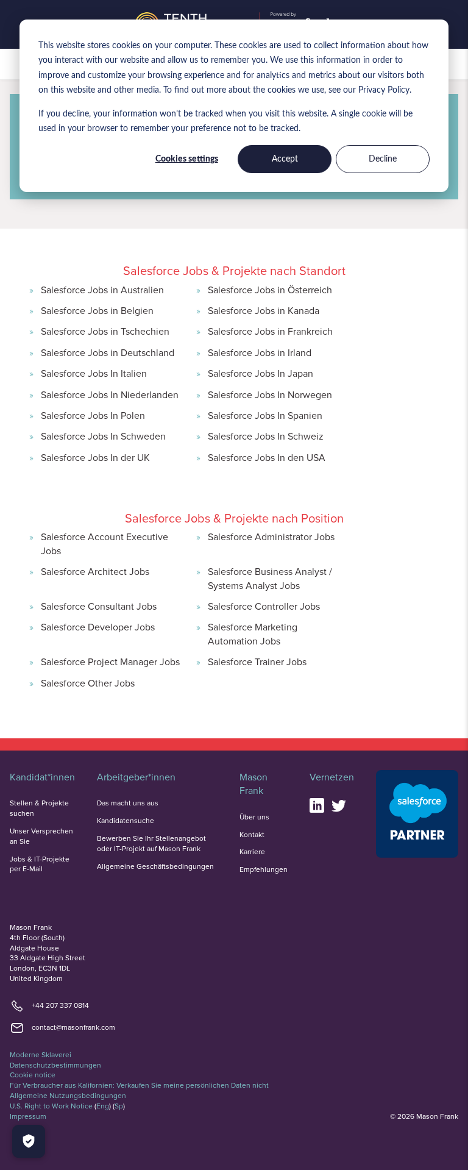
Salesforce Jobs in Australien (102, 289)
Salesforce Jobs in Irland (259, 352)
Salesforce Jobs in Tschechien (105, 331)
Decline (383, 159)
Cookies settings (186, 159)
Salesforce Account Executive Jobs (104, 543)
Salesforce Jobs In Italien (94, 373)
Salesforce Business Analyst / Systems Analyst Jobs (270, 578)
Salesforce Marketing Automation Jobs (252, 633)
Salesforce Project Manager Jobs (110, 661)
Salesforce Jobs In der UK (95, 457)
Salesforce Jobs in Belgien (97, 310)
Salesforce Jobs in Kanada (263, 310)
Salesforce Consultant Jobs (99, 606)
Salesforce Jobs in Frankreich (270, 331)
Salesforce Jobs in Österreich (270, 289)
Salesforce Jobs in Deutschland (107, 352)
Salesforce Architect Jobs (95, 571)
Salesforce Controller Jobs (264, 606)
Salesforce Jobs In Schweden (103, 436)
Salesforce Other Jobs (88, 683)
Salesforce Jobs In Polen (93, 415)
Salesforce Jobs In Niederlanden (110, 394)
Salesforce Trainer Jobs (257, 661)
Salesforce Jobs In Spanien (265, 415)
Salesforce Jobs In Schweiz (266, 436)
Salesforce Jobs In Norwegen (270, 394)
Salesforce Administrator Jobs (271, 536)
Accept (285, 159)
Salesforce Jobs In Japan (260, 373)
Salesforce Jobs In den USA (266, 457)
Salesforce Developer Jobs (98, 626)
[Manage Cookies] (28, 1141)
